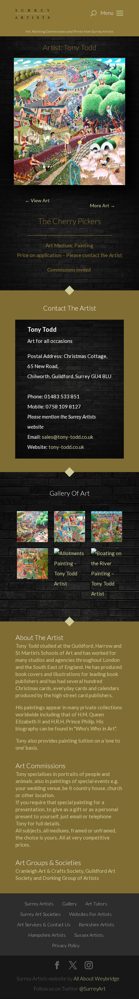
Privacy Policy (66, 945)
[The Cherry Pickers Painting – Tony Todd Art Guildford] (32, 526)
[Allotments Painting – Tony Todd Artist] (69, 568)
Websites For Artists (90, 914)
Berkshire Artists (96, 924)
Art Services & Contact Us (44, 924)
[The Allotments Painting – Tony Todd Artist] (106, 526)
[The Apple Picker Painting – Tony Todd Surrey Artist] (69, 526)
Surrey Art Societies (40, 914)
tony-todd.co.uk (66, 447)
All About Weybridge (96, 978)
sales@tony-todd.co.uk (67, 437)
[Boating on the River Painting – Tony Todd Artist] (106, 573)
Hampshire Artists (47, 935)
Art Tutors (96, 903)
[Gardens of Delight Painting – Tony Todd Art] (32, 563)
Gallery (69, 903)
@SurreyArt (92, 989)
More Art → (102, 205)
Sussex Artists (89, 935)
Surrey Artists (39, 903)
